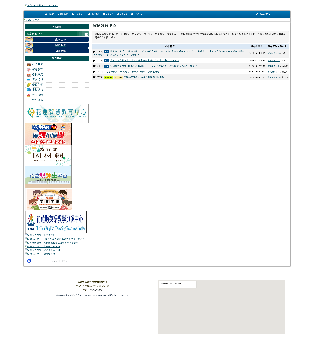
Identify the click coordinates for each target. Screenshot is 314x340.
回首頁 (51, 14)
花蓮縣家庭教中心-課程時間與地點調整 (144, 77)
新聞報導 (124, 14)
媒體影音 (138, 14)
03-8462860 (96, 290)
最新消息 (95, 14)
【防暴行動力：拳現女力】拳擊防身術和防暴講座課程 (132, 72)
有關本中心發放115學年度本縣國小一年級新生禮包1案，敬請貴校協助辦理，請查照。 (154, 66)
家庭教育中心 (274, 53)
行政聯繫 (78, 14)
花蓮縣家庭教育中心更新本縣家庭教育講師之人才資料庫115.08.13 (144, 60)
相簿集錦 (109, 14)
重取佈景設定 (265, 14)
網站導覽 (64, 14)
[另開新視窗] (57, 113)
